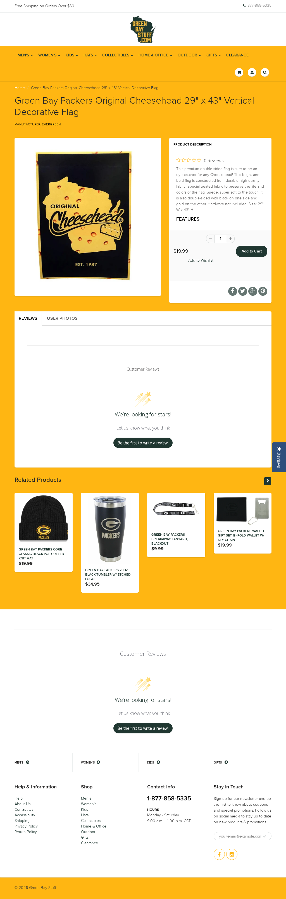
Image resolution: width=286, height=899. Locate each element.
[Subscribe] (264, 836)
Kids (70, 55)
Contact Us (24, 809)
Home (20, 87)
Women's (47, 55)
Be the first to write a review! (143, 442)
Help (19, 798)
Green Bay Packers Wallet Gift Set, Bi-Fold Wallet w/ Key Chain (241, 536)
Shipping (22, 820)
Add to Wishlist (200, 260)
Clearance (237, 55)
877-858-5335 (259, 5)
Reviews (28, 318)
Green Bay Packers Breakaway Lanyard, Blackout (169, 539)
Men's (23, 55)
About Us (22, 804)
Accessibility (25, 815)
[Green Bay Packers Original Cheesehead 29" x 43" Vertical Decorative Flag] (88, 216)
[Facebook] (219, 854)
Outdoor (187, 55)
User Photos (62, 318)
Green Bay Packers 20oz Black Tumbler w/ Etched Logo (108, 575)
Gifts (211, 55)
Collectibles (115, 55)
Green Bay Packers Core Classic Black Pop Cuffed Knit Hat (41, 554)
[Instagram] (231, 854)
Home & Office (153, 55)
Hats (88, 55)
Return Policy (26, 831)
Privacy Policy (26, 826)
